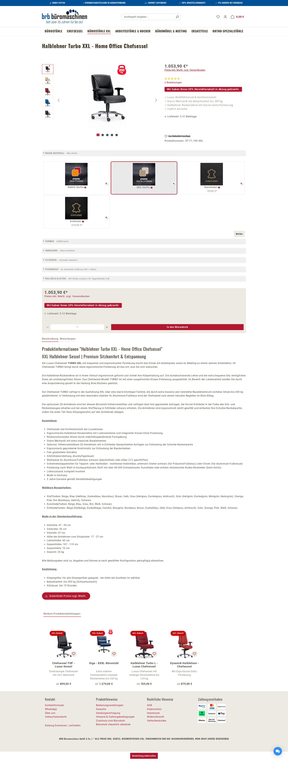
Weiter (239, 234)
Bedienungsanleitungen (109, 705)
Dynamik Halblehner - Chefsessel (184, 665)
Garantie (101, 709)
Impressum (153, 713)
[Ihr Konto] (225, 17)
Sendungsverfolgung (108, 713)
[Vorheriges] (58, 100)
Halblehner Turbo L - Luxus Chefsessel (144, 665)
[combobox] (147, 17)
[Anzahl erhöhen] (107, 327)
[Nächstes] (156, 100)
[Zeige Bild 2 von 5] (103, 135)
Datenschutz (154, 709)
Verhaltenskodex (156, 720)
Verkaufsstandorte (56, 716)
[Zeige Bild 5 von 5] (116, 135)
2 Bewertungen (173, 82)
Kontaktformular (54, 705)
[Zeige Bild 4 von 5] (112, 135)
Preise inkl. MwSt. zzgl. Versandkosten (185, 70)
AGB (149, 705)
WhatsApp (51, 709)
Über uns (50, 713)
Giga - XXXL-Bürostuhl (104, 663)
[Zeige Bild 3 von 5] (107, 135)
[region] (100, 100)
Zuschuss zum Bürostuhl (110, 720)
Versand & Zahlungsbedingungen (115, 716)
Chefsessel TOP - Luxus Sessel (63, 665)
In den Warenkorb (177, 327)
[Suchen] (177, 17)
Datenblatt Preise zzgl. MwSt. (68, 596)
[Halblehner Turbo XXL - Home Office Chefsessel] (107, 96)
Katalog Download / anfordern (63, 725)
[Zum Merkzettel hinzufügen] (74, 654)
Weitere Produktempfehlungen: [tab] (62, 613)
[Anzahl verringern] (47, 327)
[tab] (50, 339)
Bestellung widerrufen (144, 756)
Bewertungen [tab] (68, 338)
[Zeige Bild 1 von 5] (98, 135)
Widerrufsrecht (155, 716)
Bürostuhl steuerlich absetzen (113, 724)
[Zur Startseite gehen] (64, 16)
